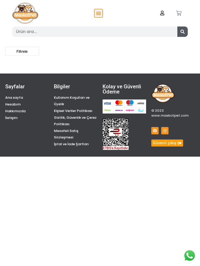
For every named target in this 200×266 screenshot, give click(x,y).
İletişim (11, 117)
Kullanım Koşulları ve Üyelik (72, 101)
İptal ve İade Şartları (71, 144)
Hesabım (13, 104)
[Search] (182, 31)
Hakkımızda (15, 111)
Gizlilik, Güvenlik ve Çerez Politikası (75, 121)
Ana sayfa (14, 97)
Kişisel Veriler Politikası (73, 110)
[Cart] (179, 13)
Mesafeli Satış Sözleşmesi (66, 134)
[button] (98, 13)
